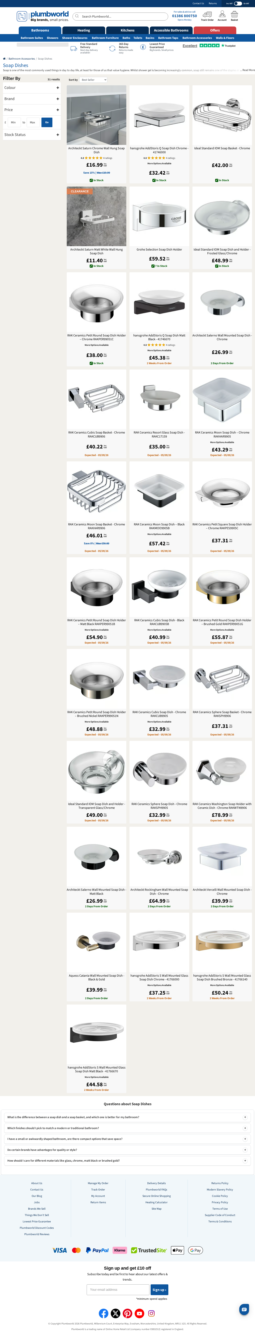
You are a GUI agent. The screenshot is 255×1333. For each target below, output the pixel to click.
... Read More (247, 70)
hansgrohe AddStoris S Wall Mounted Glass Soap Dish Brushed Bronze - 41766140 (222, 977)
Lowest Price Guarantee (37, 1222)
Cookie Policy (220, 1196)
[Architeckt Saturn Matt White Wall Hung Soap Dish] (96, 216)
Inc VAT (229, 3)
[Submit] (77, 16)
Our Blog (37, 1196)
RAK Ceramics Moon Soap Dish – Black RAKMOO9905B (159, 526)
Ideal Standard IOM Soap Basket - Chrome (222, 148)
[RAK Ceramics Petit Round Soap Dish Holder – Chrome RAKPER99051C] (96, 302)
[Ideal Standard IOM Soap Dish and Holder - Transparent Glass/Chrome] (96, 770)
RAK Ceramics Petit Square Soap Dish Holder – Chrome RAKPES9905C (222, 526)
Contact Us (198, 3)
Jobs (37, 1202)
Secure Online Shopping (156, 1196)
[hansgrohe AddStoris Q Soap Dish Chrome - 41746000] (159, 115)
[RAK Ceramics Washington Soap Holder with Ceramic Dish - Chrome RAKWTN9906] (222, 770)
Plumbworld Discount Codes (37, 1228)
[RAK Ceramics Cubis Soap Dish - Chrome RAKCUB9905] (159, 679)
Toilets (137, 38)
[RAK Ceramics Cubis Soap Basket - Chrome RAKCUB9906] (96, 399)
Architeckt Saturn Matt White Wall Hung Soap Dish (96, 251)
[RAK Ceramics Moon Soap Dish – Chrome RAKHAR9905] (222, 399)
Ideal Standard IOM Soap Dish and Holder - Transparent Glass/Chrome (96, 806)
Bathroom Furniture (105, 38)
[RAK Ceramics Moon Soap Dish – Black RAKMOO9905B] (159, 491)
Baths (126, 38)
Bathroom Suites (32, 38)
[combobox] (120, 17)
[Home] (4, 59)
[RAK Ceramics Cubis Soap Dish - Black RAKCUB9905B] (159, 587)
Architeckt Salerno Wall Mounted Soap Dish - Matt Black (96, 892)
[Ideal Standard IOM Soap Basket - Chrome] (222, 115)
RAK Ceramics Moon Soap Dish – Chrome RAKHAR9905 (222, 434)
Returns (213, 3)
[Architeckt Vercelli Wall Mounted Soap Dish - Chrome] (222, 856)
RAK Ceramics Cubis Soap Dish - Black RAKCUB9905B (159, 622)
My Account (98, 1196)
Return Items (98, 1202)
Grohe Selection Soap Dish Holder (159, 250)
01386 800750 (184, 16)
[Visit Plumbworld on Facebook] (103, 1313)
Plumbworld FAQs (156, 1190)
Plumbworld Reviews (36, 1234)
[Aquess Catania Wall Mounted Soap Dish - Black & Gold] (96, 942)
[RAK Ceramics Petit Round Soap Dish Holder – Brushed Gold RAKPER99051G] (222, 587)
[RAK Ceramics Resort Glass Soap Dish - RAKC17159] (159, 399)
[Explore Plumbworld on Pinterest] (127, 1313)
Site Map (157, 1209)
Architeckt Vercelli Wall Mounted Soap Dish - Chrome (222, 892)
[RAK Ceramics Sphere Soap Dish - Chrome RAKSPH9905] (159, 770)
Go (47, 122)
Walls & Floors (225, 38)
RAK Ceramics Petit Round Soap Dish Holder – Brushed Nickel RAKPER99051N (96, 714)
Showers (52, 38)
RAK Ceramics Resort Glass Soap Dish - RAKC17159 (159, 434)
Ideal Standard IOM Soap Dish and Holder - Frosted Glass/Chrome (222, 251)
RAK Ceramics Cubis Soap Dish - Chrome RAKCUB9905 (159, 714)
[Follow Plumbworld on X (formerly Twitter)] (115, 1313)
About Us (36, 1183)
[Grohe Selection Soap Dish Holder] (159, 216)
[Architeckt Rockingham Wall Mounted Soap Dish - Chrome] (159, 856)
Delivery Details (156, 1183)
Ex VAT (246, 3)
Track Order (98, 1190)
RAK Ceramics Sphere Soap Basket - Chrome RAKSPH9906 (222, 714)
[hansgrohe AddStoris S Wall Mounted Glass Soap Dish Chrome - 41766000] (159, 942)
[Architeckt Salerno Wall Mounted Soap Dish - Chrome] (222, 302)
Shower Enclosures (74, 38)
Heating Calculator (156, 1202)
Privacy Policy (220, 1202)
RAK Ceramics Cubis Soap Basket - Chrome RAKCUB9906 (96, 434)
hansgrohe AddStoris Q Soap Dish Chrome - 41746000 (159, 150)
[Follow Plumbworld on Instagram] (151, 1313)
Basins (150, 38)
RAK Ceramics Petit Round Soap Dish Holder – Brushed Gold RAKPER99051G (222, 622)
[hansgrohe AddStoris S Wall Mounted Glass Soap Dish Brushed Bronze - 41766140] (222, 942)
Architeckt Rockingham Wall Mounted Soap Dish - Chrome (159, 892)
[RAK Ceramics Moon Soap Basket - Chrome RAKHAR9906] (96, 491)
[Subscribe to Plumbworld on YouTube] (139, 1313)
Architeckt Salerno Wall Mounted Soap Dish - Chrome (222, 337)
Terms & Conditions (220, 1222)
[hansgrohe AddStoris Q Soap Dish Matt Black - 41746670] (159, 302)
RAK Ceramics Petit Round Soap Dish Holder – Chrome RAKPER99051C (96, 337)
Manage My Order (98, 1183)
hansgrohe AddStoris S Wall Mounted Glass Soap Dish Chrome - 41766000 (159, 977)
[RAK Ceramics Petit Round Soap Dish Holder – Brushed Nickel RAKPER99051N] (96, 679)
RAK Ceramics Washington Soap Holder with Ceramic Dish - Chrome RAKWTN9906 (222, 806)
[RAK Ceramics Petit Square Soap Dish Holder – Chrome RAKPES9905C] (222, 491)
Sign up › (159, 1290)
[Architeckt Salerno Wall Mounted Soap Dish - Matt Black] (96, 856)
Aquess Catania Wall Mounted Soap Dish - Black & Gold (96, 977)
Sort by (73, 80)
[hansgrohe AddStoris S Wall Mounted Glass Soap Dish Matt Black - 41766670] (96, 1034)
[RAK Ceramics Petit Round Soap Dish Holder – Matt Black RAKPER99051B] (96, 587)
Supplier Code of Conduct (220, 1215)
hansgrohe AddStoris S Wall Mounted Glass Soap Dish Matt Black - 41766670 (97, 1069)
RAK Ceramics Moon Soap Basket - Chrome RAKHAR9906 (96, 526)
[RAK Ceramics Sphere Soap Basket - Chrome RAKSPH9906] (222, 679)
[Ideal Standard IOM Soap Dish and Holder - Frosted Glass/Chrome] (222, 216)
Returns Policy (220, 1183)
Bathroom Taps (168, 38)
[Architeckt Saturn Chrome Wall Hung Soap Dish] (96, 115)
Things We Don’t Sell (37, 1215)
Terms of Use (220, 1209)
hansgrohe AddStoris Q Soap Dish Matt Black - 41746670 (159, 337)
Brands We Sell (37, 1209)
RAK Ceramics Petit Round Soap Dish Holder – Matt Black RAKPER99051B (96, 622)
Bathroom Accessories (197, 38)
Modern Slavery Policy (220, 1190)
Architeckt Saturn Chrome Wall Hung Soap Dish (96, 150)
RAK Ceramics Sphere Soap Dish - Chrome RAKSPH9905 (159, 806)
